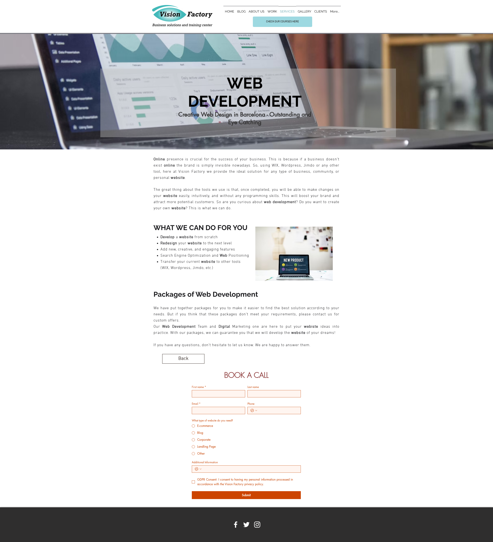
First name (199, 387)
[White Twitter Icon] (246, 524)
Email (196, 403)
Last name (253, 387)
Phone (250, 403)
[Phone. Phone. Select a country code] (254, 410)
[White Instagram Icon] (257, 524)
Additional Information (205, 462)
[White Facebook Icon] (235, 524)
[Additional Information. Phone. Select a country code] (198, 469)
